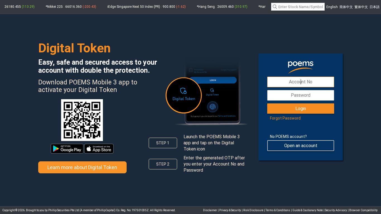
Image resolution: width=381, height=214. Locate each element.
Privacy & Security (230, 210)
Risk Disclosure (253, 210)
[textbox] (298, 7)
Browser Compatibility (363, 210)
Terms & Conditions (278, 210)
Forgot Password (285, 118)
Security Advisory (336, 210)
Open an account (300, 145)
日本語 (375, 7)
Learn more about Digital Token (82, 167)
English (332, 7)
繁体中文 (361, 7)
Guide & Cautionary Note (307, 210)
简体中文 (346, 7)
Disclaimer (210, 210)
